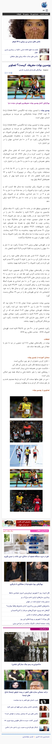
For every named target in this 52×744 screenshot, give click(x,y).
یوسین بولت (45, 110)
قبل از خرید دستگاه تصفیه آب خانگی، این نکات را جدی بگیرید (26, 556)
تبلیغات (19, 14)
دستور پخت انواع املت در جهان (37, 601)
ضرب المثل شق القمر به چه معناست (25, 700)
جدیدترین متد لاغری (42, 737)
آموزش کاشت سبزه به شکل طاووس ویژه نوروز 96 (21, 720)
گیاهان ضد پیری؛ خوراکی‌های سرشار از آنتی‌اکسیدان (30, 610)
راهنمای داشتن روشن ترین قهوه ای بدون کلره (22, 707)
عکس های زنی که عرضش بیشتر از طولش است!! (21, 714)
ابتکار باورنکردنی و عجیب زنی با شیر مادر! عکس (21, 727)
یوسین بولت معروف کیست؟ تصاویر (29, 65)
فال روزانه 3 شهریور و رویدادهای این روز (34, 619)
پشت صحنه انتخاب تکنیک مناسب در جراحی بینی (31, 623)
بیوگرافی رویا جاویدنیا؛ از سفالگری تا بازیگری (26, 584)
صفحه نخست (44, 14)
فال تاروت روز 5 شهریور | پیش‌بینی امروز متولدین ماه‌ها (29, 593)
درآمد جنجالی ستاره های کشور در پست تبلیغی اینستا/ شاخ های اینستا (26, 694)
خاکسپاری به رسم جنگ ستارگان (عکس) (26, 664)
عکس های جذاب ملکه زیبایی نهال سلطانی (24, 56)
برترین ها (26, 14)
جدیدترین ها (34, 14)
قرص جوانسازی (28, 737)
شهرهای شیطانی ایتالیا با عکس (37, 614)
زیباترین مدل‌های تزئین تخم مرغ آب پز (35, 597)
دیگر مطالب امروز (8, 531)
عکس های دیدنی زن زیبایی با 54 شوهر (26, 41)
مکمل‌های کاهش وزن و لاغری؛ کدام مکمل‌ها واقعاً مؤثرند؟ (27, 606)
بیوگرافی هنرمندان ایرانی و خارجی (30, 70)
